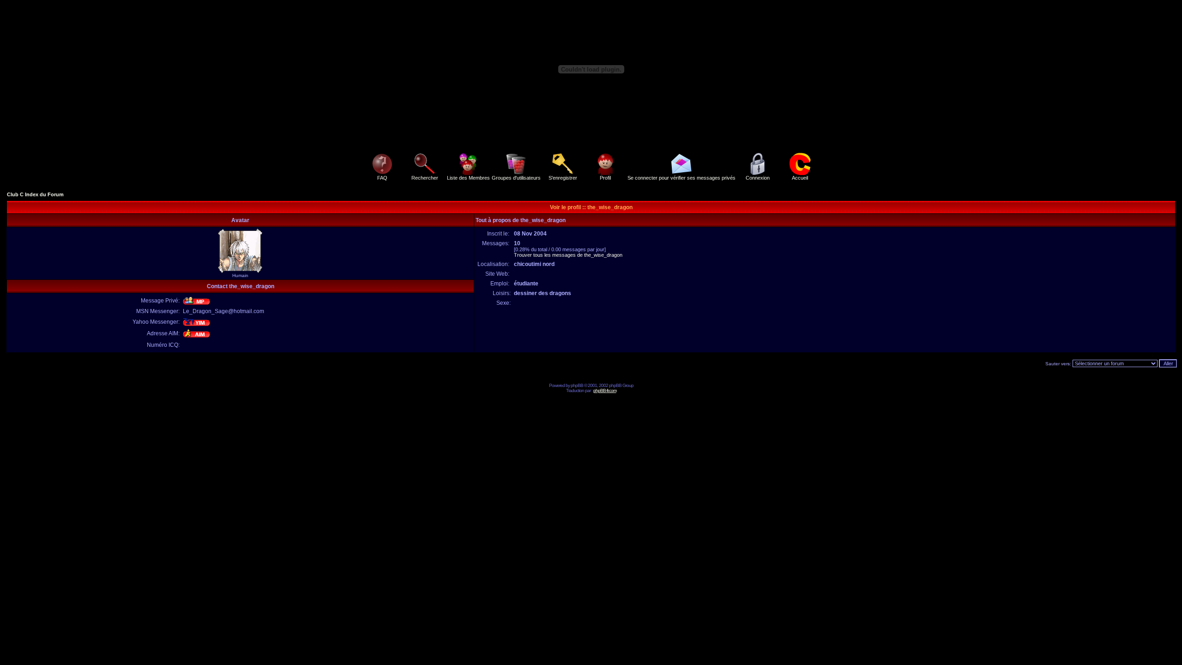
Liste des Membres (468, 178)
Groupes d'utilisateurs (516, 178)
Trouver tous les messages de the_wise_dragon (568, 255)
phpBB (577, 385)
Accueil (800, 178)
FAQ (382, 178)
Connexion (758, 178)
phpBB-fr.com (604, 390)
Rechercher (424, 178)
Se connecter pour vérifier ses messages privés (681, 178)
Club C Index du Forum (35, 194)
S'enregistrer (563, 178)
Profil (605, 178)
